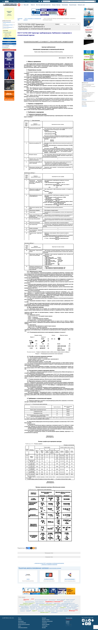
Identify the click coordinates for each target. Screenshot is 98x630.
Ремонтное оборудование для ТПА (65, 608)
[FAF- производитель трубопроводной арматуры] (36, 12)
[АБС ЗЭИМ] (89, 23)
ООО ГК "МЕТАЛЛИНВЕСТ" (70, 579)
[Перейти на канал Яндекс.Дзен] (86, 623)
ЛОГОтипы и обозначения (47, 621)
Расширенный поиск (6, 48)
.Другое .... (28, 599)
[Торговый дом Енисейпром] (31, 591)
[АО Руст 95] (44, 591)
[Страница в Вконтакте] (83, 620)
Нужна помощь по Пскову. (8, 24)
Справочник (44, 622)
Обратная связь (69, 618)
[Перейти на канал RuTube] (89, 623)
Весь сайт (26, 4)
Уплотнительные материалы (50, 610)
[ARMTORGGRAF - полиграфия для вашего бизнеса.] (89, 76)
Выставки (44, 627)
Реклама (67, 622)
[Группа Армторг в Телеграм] (89, 620)
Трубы (34, 610)
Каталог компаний (45, 624)
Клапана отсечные (35, 604)
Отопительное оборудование (72, 607)
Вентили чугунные (70, 599)
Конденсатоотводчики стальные (35, 606)
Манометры (48, 607)
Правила (67, 621)
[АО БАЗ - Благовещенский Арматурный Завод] (89, 44)
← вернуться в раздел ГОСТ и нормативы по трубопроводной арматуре (49, 563)
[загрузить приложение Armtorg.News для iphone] (41, 1)
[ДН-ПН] (28, 574)
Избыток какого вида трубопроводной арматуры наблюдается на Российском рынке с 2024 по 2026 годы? (8, 32)
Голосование (65, 4)
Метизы (53, 607)
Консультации (21, 621)
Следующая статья (49, 557)
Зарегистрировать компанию (55, 568)
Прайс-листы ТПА (85, 82)
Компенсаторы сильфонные (24, 606)
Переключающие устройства (25, 608)
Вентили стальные (61, 599)
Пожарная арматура (39, 608)
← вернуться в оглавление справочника (49, 564)
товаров (23, 597)
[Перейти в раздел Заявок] (9, 13)
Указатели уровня (41, 610)
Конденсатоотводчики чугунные (46, 606)
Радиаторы (46, 608)
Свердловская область (50, 580)
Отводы (63, 607)
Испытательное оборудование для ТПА (68, 603)
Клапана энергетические (73, 604)
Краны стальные (25, 607)
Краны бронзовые (66, 606)
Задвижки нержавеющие (39, 601)
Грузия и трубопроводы (7, 27)
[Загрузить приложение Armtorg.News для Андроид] (92, 620)
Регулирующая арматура (53, 608)
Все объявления (5, 47)
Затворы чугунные (57, 603)
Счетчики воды (75, 608)
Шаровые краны (45, 612)
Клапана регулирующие (62, 604)
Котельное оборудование (57, 606)
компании (45, 568)
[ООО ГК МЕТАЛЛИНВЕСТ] (70, 574)
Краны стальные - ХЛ (33, 607)
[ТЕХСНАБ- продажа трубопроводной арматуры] (49, 12)
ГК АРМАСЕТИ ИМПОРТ (49, 579)
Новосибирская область (29, 580)
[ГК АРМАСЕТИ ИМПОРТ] (49, 574)
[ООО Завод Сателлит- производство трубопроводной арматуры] (89, 12)
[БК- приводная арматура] (9, 95)
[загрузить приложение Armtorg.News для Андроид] (39, 1)
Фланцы (73, 610)
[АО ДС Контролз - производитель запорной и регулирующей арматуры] (9, 74)
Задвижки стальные (54, 601)
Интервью (44, 618)
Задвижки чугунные (29, 603)
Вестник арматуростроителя (43, 4)
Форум (19, 618)
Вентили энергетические (29, 601)
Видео (19, 626)
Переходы (32, 608)
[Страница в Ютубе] (86, 620)
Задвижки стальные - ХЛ (68, 601)
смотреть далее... (84, 91)
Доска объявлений (5, 45)
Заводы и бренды (56, 4)
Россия (23, 580)
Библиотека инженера (22, 627)
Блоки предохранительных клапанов (41, 599)
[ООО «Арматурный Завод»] (9, 60)
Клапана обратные (25, 604)
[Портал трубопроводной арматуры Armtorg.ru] (10, 4)
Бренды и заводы (45, 619)
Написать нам (81, 4)
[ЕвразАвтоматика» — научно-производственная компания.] (62, 591)
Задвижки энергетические (40, 603)
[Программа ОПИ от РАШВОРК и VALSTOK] (62, 12)
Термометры (22, 610)
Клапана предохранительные (47, 604)
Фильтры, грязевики (59, 610)
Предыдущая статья (49, 553)
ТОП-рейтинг (44, 626)
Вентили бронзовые (52, 599)
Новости (33, 4)
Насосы (57, 607)
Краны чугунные (41, 607)
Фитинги (66, 610)
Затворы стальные (49, 603)
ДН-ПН (28, 579)
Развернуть (14, 45)
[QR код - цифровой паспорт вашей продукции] (71, 591)
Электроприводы (54, 612)
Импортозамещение (7, 22)
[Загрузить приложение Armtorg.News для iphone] (83, 623)
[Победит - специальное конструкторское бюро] (9, 84)
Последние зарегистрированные (30, 568)
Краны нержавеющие (75, 606)
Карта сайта (91, 617)
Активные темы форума (6, 20)
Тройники (28, 610)
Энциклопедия (72, 4)
